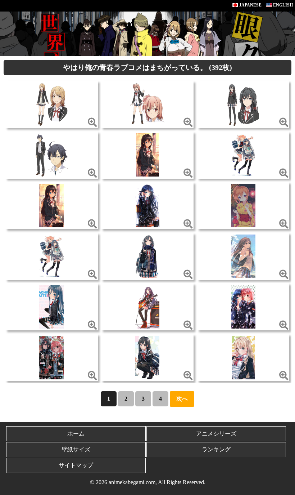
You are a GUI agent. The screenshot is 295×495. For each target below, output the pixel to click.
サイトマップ (76, 465)
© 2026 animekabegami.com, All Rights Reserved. (147, 482)
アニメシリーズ (216, 434)
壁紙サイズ (76, 449)
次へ (182, 399)
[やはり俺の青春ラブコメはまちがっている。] (51, 104)
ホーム (76, 434)
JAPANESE (250, 5)
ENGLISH (282, 5)
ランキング (216, 449)
